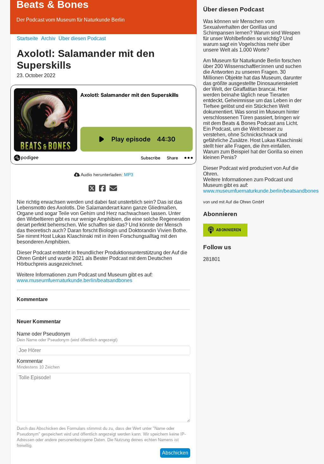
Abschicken (175, 452)
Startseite (27, 38)
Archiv (48, 38)
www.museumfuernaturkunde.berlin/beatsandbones (74, 280)
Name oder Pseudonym (43, 334)
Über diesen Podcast (82, 38)
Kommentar (30, 361)
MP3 (128, 174)
